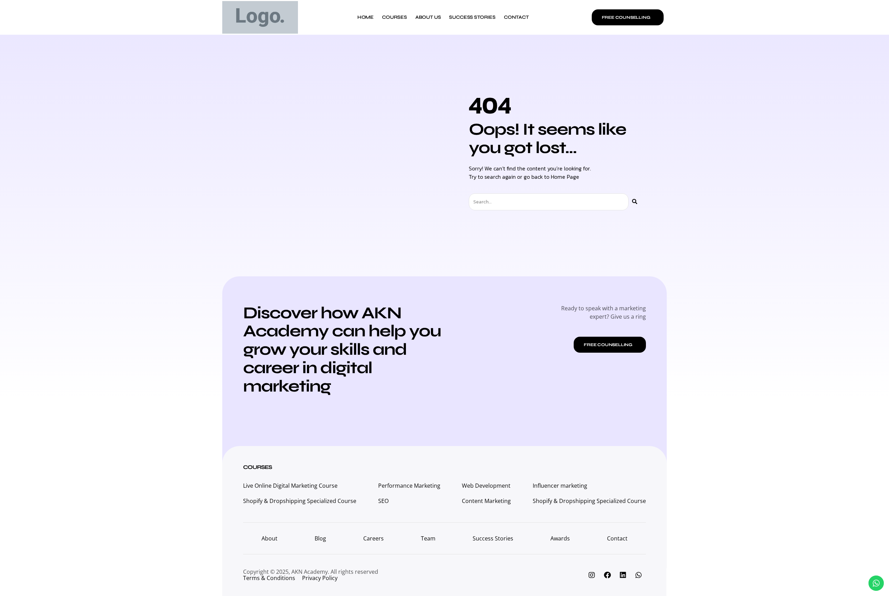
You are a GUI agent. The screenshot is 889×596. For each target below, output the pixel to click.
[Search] (635, 201)
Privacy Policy (320, 577)
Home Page (565, 177)
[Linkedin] (623, 575)
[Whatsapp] (639, 575)
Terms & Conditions (269, 577)
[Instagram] (592, 575)
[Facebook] (607, 575)
